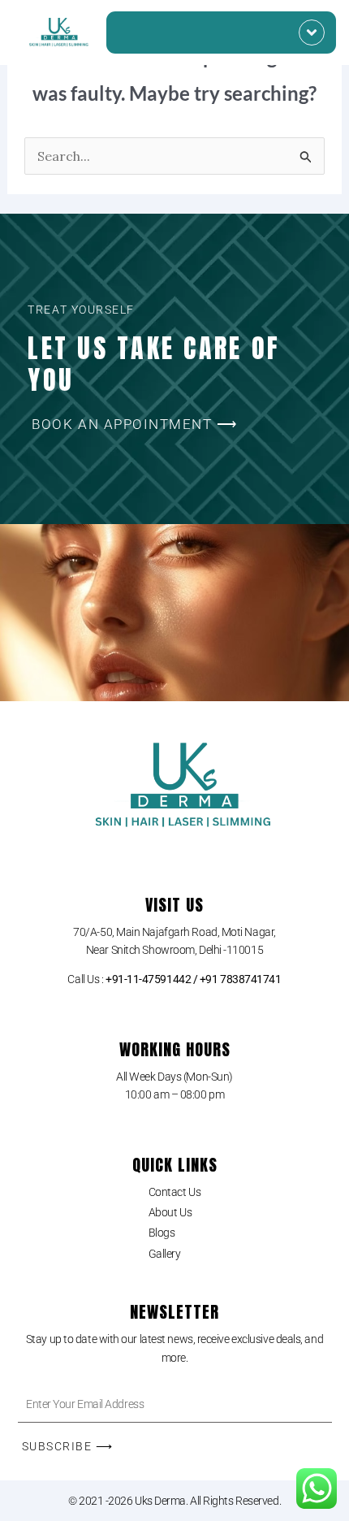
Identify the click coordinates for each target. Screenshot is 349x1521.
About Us (170, 1212)
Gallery (165, 1253)
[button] (312, 33)
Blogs (162, 1232)
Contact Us (175, 1191)
